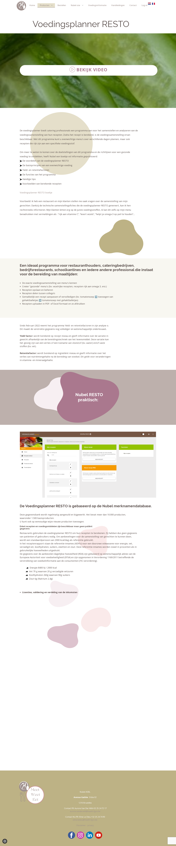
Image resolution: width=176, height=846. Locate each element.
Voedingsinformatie (97, 5)
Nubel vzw (75, 5)
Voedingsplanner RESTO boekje (36, 192)
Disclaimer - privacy (85, 825)
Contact (133, 5)
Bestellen (61, 5)
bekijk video (91, 70)
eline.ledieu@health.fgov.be (85, 820)
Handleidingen (118, 5)
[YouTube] (98, 835)
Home (32, 5)
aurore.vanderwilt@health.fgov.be (85, 811)
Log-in (144, 5)
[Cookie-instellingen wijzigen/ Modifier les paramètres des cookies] (4, 841)
